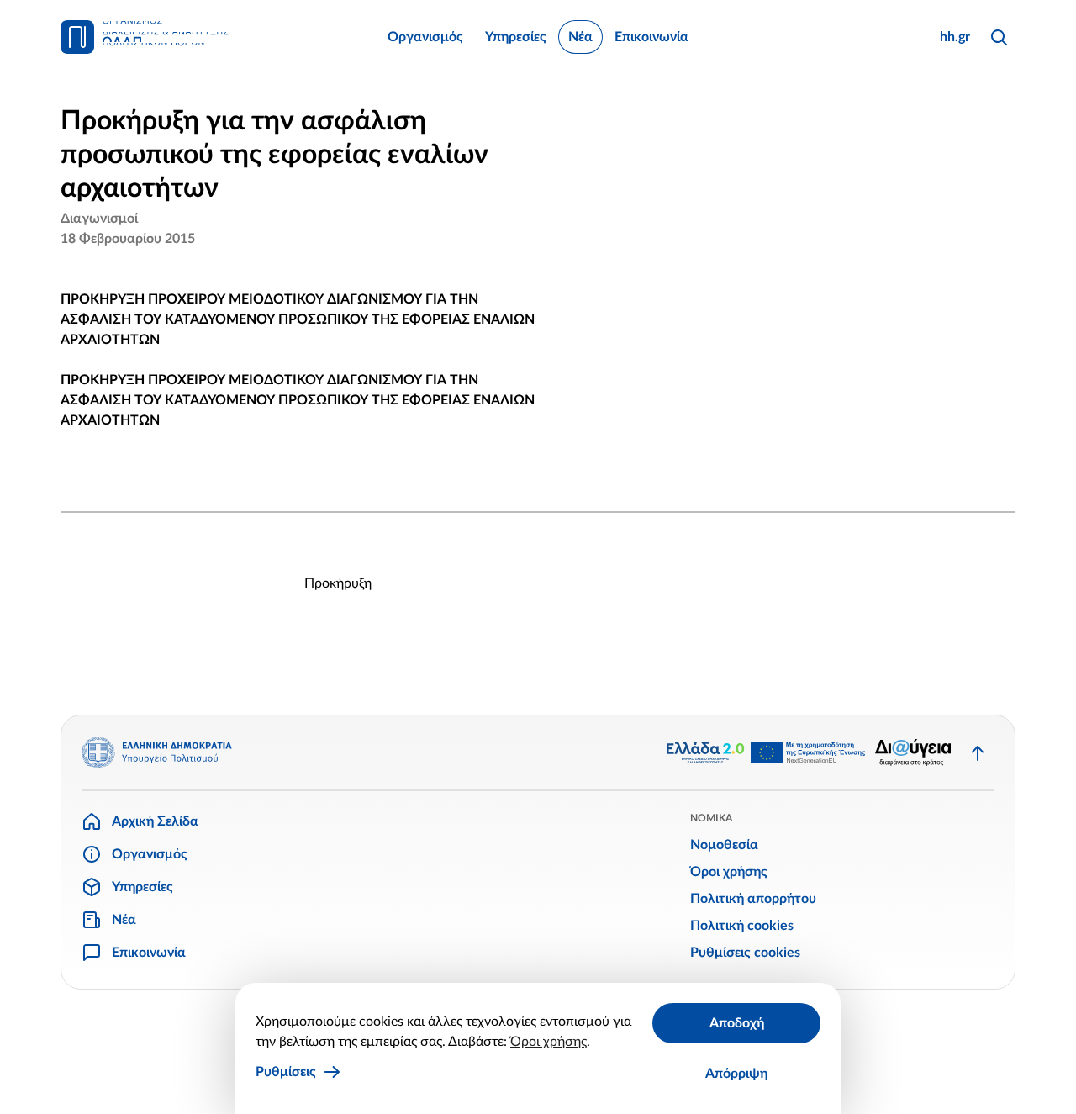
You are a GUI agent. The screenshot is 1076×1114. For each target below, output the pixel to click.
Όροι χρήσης (548, 1041)
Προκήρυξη (338, 583)
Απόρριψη (736, 1073)
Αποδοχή (736, 1023)
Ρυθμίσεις (286, 1072)
